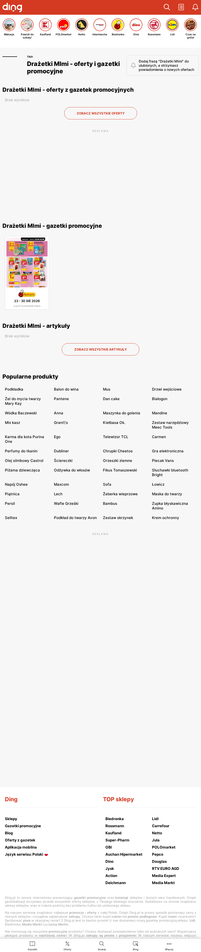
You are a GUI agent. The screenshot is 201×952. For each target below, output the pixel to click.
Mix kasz (12, 422)
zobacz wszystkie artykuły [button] (100, 349)
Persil (10, 503)
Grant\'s (61, 422)
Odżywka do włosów (72, 470)
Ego (57, 436)
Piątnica (12, 494)
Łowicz (158, 484)
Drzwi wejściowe (167, 389)
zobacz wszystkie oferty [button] (101, 113)
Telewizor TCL (115, 436)
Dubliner (61, 451)
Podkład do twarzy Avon (75, 517)
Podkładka (14, 389)
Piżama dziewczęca (22, 470)
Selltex (11, 517)
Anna (58, 413)
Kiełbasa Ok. (114, 422)
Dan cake (111, 398)
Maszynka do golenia (121, 413)
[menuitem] (32, 945)
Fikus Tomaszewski (120, 470)
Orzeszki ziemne (117, 460)
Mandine (159, 413)
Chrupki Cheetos (118, 451)
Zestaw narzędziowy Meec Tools (170, 425)
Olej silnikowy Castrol (24, 460)
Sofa (107, 484)
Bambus (110, 503)
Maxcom (61, 484)
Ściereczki (63, 460)
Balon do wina (66, 389)
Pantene (61, 398)
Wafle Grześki (66, 503)
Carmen (159, 436)
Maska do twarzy (167, 494)
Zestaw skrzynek (118, 517)
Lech (58, 494)
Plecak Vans (163, 460)
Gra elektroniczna (168, 451)
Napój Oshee (16, 484)
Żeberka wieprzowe (120, 494)
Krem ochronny (165, 517)
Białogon (159, 398)
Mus (106, 389)
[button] (167, 7)
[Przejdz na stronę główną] (13, 8)
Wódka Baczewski (21, 413)
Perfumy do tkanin (21, 451)
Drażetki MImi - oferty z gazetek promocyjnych (68, 89)
